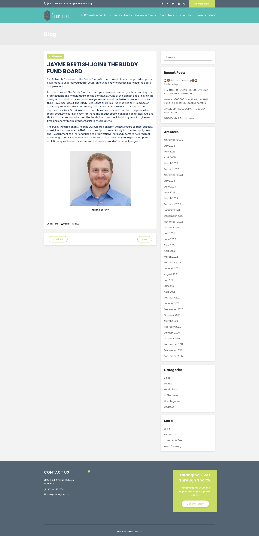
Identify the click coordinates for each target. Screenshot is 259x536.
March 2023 (171, 198)
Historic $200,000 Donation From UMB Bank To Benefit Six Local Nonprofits (186, 101)
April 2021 (169, 292)
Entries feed (171, 434)
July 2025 (169, 146)
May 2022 (169, 245)
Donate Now (201, 3)
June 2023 (170, 186)
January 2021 (171, 303)
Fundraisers (167, 15)
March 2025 (171, 163)
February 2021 (172, 297)
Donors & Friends (145, 15)
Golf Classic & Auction (95, 15)
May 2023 (169, 192)
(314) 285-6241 (55, 3)
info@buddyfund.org (80, 3)
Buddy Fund (52, 223)
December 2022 (173, 216)
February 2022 (172, 262)
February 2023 (172, 204)
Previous (58, 239)
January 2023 (172, 210)
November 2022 (173, 221)
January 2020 (172, 332)
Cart (212, 15)
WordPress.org (172, 446)
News (200, 15)
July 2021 (169, 280)
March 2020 (171, 321)
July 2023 (169, 181)
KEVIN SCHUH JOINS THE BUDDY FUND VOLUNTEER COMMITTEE (186, 91)
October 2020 (172, 315)
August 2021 (171, 274)
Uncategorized (172, 401)
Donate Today (195, 503)
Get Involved (122, 15)
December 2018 (173, 350)
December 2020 (173, 309)
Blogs (167, 377)
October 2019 (172, 338)
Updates (169, 407)
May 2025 (169, 151)
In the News (55, 56)
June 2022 (170, 239)
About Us (186, 15)
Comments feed (173, 440)
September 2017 (173, 356)
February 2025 (172, 169)
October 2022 (172, 227)
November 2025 (173, 140)
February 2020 (172, 327)
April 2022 (170, 251)
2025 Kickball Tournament (179, 118)
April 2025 (170, 157)
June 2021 (169, 286)
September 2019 (173, 344)
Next (144, 239)
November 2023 (173, 175)
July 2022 (169, 233)
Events (168, 383)
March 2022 (171, 256)
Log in (167, 428)
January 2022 (172, 268)
